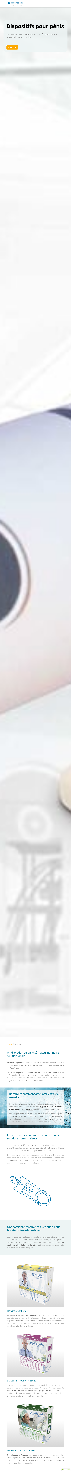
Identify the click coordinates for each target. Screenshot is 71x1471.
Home (9, 1044)
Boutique (12, 47)
